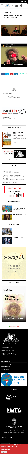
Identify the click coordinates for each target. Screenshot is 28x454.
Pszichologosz (14, 201)
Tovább (15, 142)
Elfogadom (3, 452)
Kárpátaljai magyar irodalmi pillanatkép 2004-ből (13, 116)
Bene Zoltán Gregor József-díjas (10, 182)
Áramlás (15, 229)
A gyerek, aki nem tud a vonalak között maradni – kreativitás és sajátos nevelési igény (19, 207)
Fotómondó (14, 224)
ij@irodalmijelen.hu (5, 369)
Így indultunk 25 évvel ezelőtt (9, 118)
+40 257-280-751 (5, 356)
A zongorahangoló (18, 237)
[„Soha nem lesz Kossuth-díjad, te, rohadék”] (14, 31)
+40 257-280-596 (13, 356)
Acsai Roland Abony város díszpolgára (11, 172)
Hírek (14, 165)
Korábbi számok (17, 145)
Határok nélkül (6, 117)
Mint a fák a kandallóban (19, 214)
